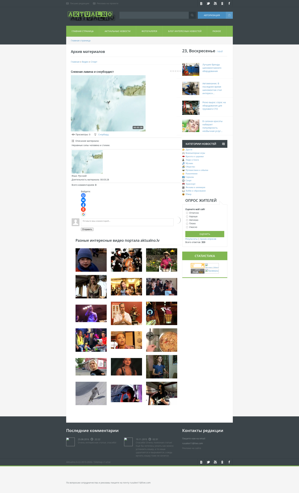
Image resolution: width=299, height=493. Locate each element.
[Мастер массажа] (126, 312)
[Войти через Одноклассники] (177, 220)
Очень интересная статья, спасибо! (97, 442)
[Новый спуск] (91, 393)
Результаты (191, 238)
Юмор (188, 194)
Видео (85, 61)
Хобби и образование (196, 191)
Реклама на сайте (191, 448)
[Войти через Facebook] (83, 204)
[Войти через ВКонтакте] (83, 200)
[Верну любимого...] (161, 366)
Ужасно (193, 227)
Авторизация (212, 15)
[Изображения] (87, 162)
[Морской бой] (161, 286)
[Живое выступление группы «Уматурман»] (91, 312)
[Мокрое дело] (91, 259)
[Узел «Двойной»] (126, 366)
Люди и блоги (192, 160)
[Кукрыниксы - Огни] (161, 393)
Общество (190, 167)
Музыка (189, 163)
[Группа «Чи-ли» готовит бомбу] (126, 339)
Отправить (87, 229)
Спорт (94, 61)
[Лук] (161, 259)
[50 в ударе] (126, 259)
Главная (75, 61)
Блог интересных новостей (185, 31)
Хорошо (193, 216)
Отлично (194, 212)
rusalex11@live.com (140, 482)
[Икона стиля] (91, 339)
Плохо (192, 223)
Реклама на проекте (107, 3)
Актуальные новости (118, 31)
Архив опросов (208, 238)
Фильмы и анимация (195, 187)
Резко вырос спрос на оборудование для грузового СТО (214, 105)
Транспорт (190, 184)
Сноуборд (103, 134)
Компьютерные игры (195, 153)
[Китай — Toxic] (126, 393)
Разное (217, 31)
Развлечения (191, 173)
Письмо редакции (79, 3)
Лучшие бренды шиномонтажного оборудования (211, 68)
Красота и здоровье (195, 156)
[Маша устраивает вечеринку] (91, 286)
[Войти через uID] (83, 195)
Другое (189, 149)
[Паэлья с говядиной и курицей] (161, 339)
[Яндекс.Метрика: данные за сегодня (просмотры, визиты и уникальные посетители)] (212, 265)
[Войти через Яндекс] (83, 209)
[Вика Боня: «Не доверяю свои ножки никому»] (126, 286)
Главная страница (83, 31)
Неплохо (193, 219)
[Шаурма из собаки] (91, 366)
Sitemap (98, 462)
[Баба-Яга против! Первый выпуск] (161, 312)
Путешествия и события (197, 170)
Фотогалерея (149, 31)
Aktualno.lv (72, 462)
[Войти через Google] (83, 214)
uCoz (108, 462)
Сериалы (190, 177)
